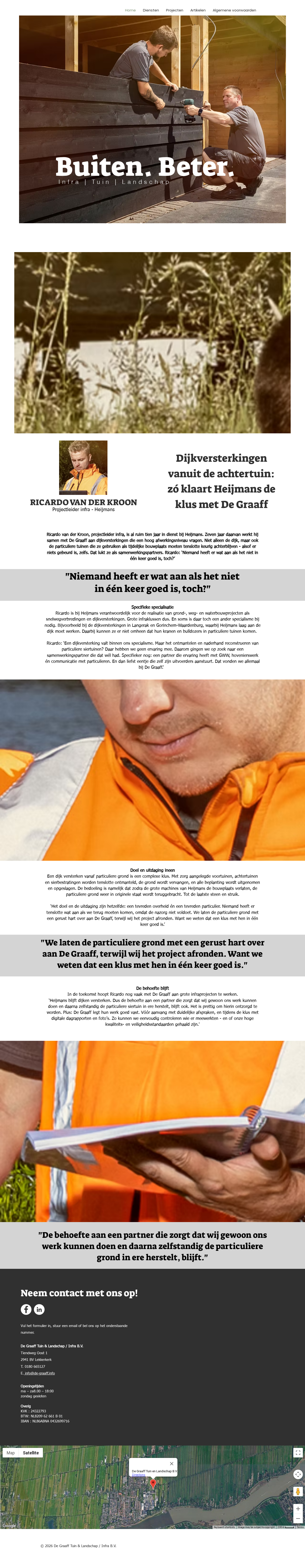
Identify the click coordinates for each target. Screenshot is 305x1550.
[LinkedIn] (39, 1309)
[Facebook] (26, 1309)
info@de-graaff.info (40, 1373)
